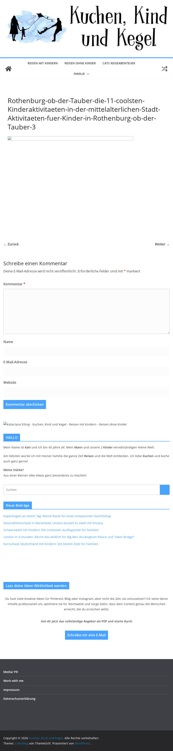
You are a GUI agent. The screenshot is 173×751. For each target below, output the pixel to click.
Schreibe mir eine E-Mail (86, 635)
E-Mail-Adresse (15, 362)
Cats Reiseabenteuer (119, 63)
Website (9, 382)
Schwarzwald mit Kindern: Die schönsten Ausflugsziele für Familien (51, 530)
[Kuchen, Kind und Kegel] (8, 69)
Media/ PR (10, 672)
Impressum (11, 690)
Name (8, 341)
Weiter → (162, 244)
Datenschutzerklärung (19, 699)
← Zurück (11, 244)
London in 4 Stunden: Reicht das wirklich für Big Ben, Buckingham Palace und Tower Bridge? (68, 537)
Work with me (13, 681)
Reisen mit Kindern (43, 63)
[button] (87, 74)
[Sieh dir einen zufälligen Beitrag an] (164, 69)
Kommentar (14, 284)
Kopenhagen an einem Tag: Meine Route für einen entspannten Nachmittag (57, 516)
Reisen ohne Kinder (80, 63)
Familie (79, 74)
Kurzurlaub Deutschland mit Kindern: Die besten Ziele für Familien (50, 544)
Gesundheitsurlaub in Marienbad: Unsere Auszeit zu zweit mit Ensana (53, 523)
